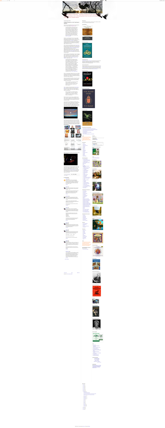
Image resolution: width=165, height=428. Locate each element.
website (87, 67)
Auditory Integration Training (86, 162)
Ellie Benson (67, 251)
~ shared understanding (86, 182)
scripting (84, 153)
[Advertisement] (71, 266)
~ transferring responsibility (86, 183)
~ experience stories (85, 161)
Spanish (66, 175)
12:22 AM (67, 205)
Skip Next (99, 361)
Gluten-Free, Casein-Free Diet (96, 347)
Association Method (95, 348)
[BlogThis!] (73, 174)
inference (84, 151)
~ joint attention (84, 176)
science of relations (85, 220)
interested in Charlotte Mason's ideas (74, 47)
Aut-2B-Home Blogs (96, 358)
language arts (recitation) (86, 202)
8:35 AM (67, 238)
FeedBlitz (96, 139)
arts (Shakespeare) (85, 195)
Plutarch (84, 207)
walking (67, 207)
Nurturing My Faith (85, 131)
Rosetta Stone (77, 45)
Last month (71, 40)
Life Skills (84, 165)
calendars (84, 146)
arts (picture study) (85, 193)
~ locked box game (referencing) (86, 177)
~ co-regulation (84, 169)
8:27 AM (67, 257)
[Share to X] (74, 174)
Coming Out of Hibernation (87, 392)
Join (94, 359)
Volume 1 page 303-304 (74, 71)
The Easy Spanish (72, 50)
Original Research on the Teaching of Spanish (89, 394)
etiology (84, 147)
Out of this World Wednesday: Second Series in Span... (90, 393)
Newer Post (65, 272)
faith (83, 234)
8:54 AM (67, 220)
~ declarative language (85, 170)
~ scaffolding (84, 181)
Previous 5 (96, 360)
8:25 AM (67, 184)
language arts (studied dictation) (86, 203)
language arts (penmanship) (86, 200)
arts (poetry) (84, 194)
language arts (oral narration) (86, 199)
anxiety (84, 143)
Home (72, 272)
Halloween (84, 235)
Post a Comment (67, 259)
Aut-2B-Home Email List (96, 355)
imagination (84, 150)
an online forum (89, 60)
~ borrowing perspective (86, 168)
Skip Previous (95, 361)
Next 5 (98, 360)
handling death (84, 224)
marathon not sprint (85, 152)
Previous (98, 359)
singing (84, 154)
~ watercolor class (85, 184)
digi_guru (84, 426)
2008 (83, 407)
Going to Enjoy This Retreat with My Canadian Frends (89, 128)
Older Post (78, 272)
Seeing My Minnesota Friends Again (87, 132)
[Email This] (72, 174)
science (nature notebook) (86, 209)
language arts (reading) (85, 201)
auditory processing (85, 145)
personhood (84, 219)
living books (84, 217)
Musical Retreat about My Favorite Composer (88, 130)
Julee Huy (67, 196)
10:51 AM (67, 227)
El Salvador (84, 233)
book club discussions (94, 68)
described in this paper (73, 169)
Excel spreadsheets (85, 223)
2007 (83, 408)
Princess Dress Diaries (85, 249)
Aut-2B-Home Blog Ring (96, 354)
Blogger (89, 426)
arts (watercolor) (85, 196)
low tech (84, 225)
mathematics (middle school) (86, 206)
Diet (83, 164)
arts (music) (84, 192)
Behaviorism (84, 163)
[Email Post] (71, 174)
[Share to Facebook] (75, 174)
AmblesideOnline (84, 60)
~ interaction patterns (85, 174)
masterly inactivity (85, 218)
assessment (84, 144)
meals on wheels (85, 236)
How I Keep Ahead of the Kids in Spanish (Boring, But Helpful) (90, 129)
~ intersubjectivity (85, 175)
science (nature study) (85, 210)
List (96, 359)
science (84, 208)
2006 (83, 409)
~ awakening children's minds (86, 167)
